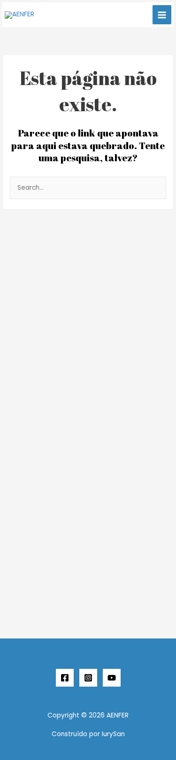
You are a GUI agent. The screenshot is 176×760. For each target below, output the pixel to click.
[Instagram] (88, 678)
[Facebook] (65, 678)
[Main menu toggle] (162, 14)
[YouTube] (112, 678)
